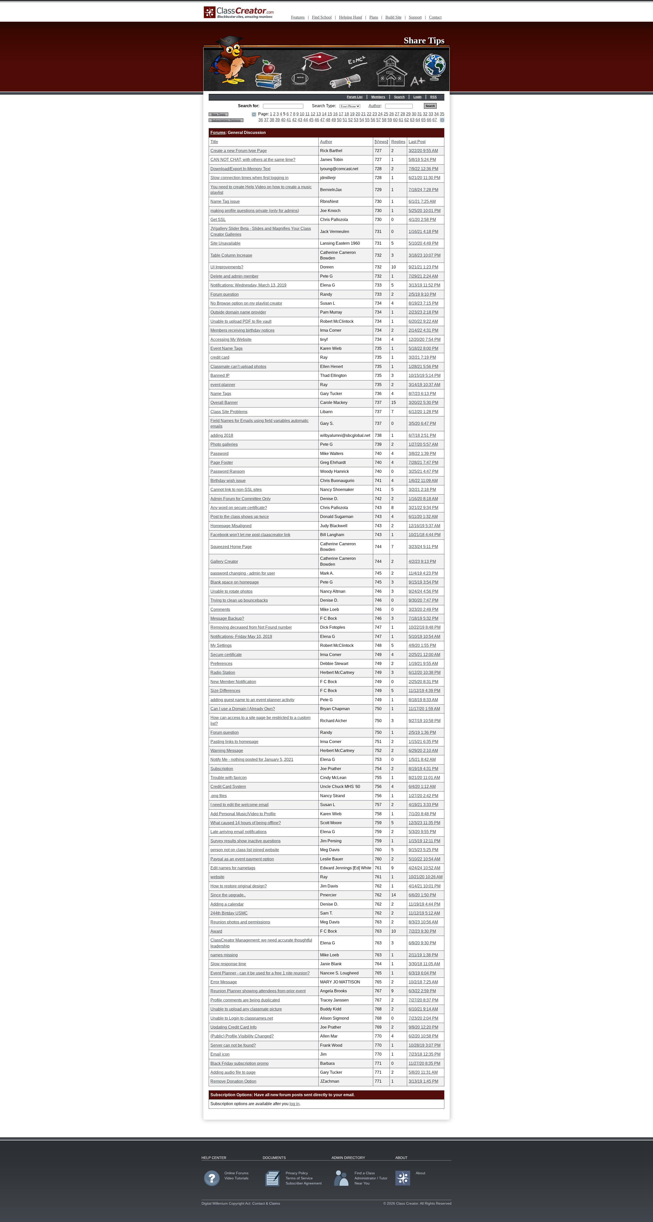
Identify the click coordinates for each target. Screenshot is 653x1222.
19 (352, 114)
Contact (435, 17)
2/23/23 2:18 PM (423, 312)
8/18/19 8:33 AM (423, 700)
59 (389, 120)
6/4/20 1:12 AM (422, 786)
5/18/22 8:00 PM (423, 348)
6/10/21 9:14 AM (423, 1009)
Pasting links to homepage (234, 741)
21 (363, 114)
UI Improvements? (226, 267)
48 (328, 120)
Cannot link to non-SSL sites (236, 489)
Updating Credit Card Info (233, 1027)
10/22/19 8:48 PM (425, 627)
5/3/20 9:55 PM (422, 832)
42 (294, 120)
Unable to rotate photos (231, 591)
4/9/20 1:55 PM (422, 645)
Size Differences (225, 690)
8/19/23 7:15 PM (423, 303)
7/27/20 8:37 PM (423, 1000)
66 (429, 120)
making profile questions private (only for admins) (254, 210)
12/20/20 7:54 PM (425, 339)
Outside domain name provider (238, 312)
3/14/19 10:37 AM (424, 384)
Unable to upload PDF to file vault (240, 321)
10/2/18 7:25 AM (423, 982)
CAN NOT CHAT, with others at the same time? (252, 159)
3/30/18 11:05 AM (424, 964)
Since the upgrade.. (228, 895)
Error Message (223, 982)
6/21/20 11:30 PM (424, 178)
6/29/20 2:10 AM (423, 750)
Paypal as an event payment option (242, 859)
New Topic (218, 114)
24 (380, 114)
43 (300, 120)
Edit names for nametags (232, 868)
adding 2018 (221, 435)
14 (324, 114)
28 (402, 114)
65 (423, 120)
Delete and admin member (234, 276)
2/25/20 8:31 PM (423, 682)
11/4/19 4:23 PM (423, 573)
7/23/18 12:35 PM (425, 1054)
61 (401, 120)
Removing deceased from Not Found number (251, 627)
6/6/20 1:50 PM (422, 895)
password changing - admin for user (242, 573)
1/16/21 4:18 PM (423, 231)
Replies (398, 142)
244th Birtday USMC (229, 913)
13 (318, 114)
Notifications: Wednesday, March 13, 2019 (248, 285)
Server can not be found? (233, 1045)
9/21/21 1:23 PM (423, 267)
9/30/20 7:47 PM (423, 600)
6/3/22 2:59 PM (422, 991)
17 (341, 114)
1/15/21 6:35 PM (423, 741)
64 (418, 120)
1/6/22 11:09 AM (423, 480)
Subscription (221, 769)
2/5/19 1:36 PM (422, 732)
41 (288, 120)
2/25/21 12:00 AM (424, 654)
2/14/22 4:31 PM (423, 330)
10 (302, 114)
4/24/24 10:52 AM (424, 868)
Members (378, 97)
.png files (218, 796)
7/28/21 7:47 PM (423, 462)
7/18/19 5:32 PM (423, 618)
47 (322, 120)
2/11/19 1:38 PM (423, 955)
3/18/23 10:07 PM (425, 255)
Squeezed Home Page (231, 547)
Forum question (224, 294)
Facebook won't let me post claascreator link (250, 535)
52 (350, 120)
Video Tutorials (236, 1178)
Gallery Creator (224, 561)
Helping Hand (350, 17)
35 (442, 114)
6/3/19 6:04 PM (422, 973)
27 (397, 114)
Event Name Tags (226, 348)
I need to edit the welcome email (239, 805)
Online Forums (236, 1173)
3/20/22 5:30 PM (423, 402)
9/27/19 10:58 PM (425, 721)
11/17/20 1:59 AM (424, 709)
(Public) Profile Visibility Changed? (242, 1036)
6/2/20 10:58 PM (423, 1036)
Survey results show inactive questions (245, 841)
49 (333, 120)
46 (317, 120)
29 (408, 114)
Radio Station (222, 672)
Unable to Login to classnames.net (241, 1018)
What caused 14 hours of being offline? (245, 823)
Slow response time (228, 964)
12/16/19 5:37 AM (424, 526)
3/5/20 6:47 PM (422, 423)
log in (294, 1104)
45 (311, 120)
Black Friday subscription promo (239, 1063)
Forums (217, 132)
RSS (433, 97)
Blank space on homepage (234, 582)
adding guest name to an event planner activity (252, 700)
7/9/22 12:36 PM (423, 169)
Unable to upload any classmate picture (246, 1009)
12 (313, 114)
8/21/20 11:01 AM (424, 777)
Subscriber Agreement (304, 1183)
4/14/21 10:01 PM (425, 886)
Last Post (417, 142)
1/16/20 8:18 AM (423, 499)
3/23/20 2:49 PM (423, 609)
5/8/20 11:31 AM (423, 1072)
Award (216, 931)
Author (375, 106)
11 (307, 114)
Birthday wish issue (228, 480)
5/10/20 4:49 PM (423, 243)
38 (272, 120)
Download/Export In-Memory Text (240, 169)
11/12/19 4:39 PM (424, 690)
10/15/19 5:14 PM (425, 375)
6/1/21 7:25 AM (422, 201)
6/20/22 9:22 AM (423, 321)
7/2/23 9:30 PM (422, 931)
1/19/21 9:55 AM (423, 663)
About (420, 1173)
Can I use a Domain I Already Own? (242, 709)
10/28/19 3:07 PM (425, 1045)
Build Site (393, 17)
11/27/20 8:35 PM (424, 1063)
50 (339, 120)
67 (434, 120)
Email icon (220, 1054)
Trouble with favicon (228, 777)
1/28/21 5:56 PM (423, 366)
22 (369, 114)
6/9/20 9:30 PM (422, 943)
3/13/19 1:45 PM (423, 1081)
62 (406, 120)
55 (367, 120)
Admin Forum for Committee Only (240, 499)
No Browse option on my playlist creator (246, 303)
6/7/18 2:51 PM (422, 435)
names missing (224, 955)
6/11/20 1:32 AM (423, 516)
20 (358, 114)
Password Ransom (227, 471)
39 (277, 120)
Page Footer (221, 462)
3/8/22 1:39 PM (422, 453)
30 (414, 114)
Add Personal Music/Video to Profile (243, 814)
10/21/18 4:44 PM (425, 535)
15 (330, 114)
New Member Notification (233, 682)
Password (219, 453)
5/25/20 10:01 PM (425, 210)
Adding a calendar (227, 904)
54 (361, 120)
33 (431, 114)
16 (335, 114)
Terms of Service (299, 1178)
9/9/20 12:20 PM (423, 1027)
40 (283, 120)
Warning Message (226, 750)
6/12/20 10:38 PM (425, 672)
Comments (220, 609)
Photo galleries (224, 444)
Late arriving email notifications (238, 832)
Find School (322, 17)
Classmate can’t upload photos (238, 366)
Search (399, 97)
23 (374, 114)
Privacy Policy (297, 1173)
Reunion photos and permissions (240, 922)
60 (395, 120)
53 (356, 120)
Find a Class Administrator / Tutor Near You (371, 1178)
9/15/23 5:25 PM (423, 850)
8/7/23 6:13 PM (422, 393)
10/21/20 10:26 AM (426, 877)
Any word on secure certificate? (238, 507)
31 (419, 114)
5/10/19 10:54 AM (424, 636)
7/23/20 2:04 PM (423, 1018)
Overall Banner (224, 402)
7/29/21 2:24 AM (423, 276)
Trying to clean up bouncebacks (239, 600)
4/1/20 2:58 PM (422, 219)
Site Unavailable (225, 243)
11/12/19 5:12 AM (424, 913)
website (217, 877)
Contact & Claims (266, 1203)
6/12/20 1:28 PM (423, 412)
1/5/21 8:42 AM (422, 759)
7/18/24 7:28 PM (423, 190)
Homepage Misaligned (231, 526)
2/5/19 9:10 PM (422, 294)
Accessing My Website (231, 339)
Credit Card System (228, 786)
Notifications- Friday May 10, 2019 (241, 636)
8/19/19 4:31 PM (423, 769)
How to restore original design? (238, 886)
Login (417, 97)
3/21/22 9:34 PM (423, 507)
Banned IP (220, 375)
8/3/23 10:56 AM (423, 922)
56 (373, 120)
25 (386, 114)
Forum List (354, 97)
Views (381, 142)
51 (345, 120)
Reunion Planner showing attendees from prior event (258, 991)
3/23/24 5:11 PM (423, 547)
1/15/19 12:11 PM (424, 841)
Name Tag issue (225, 201)
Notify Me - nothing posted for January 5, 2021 (251, 759)
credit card (219, 357)
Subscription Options (226, 120)
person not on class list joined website (244, 850)
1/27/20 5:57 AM (423, 444)
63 (412, 120)
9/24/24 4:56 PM (423, 591)
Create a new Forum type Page (238, 151)
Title (214, 142)
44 (305, 120)
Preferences (221, 663)
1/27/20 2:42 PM (423, 796)
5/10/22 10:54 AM (424, 859)
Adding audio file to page (233, 1072)
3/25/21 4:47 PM (423, 471)
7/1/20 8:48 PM (422, 814)
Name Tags (220, 393)
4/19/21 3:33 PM (423, 805)
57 (378, 120)
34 (436, 114)
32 (425, 114)
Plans (373, 17)
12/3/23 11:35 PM (424, 823)
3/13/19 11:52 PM (424, 285)
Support (415, 17)
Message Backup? (227, 618)
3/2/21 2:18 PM (422, 489)
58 (384, 120)
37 (266, 120)
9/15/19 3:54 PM (423, 582)
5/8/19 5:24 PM (422, 159)
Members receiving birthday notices (242, 330)
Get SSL (218, 219)
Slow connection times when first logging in (249, 178)
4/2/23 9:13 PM (422, 561)
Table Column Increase (231, 255)
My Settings (221, 645)
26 (391, 114)
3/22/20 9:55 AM (423, 151)
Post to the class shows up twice (239, 516)
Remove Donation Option (233, 1081)
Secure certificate (226, 654)
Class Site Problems (228, 412)
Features (298, 17)
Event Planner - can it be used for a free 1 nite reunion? (260, 973)
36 (260, 120)
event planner (222, 384)
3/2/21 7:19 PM (422, 357)
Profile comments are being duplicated (245, 1000)
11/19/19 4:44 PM (424, 904)
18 (346, 114)
